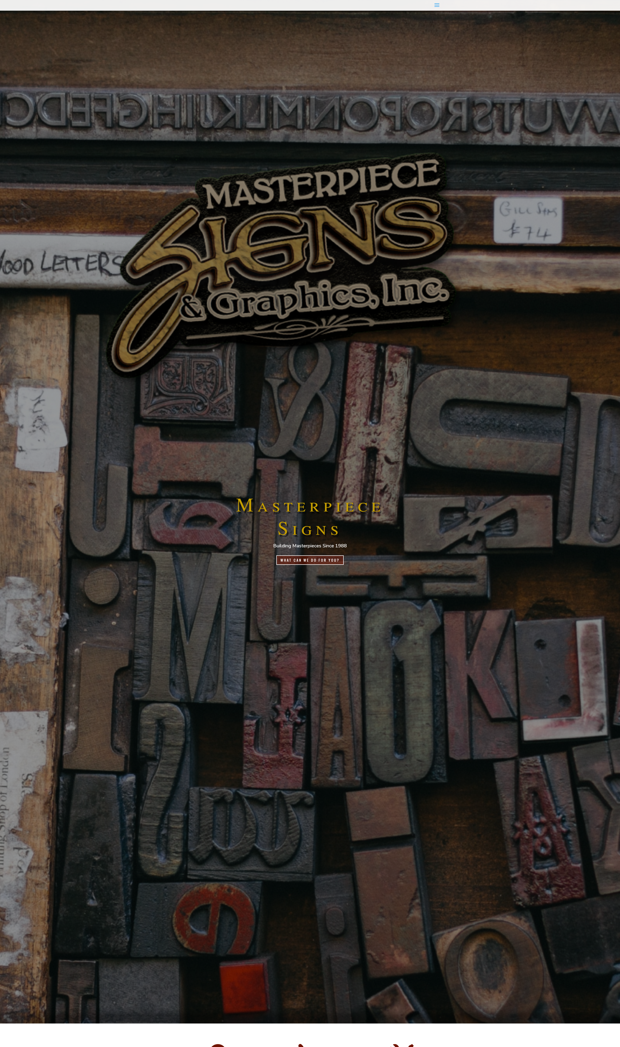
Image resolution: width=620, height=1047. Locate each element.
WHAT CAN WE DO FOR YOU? (310, 560)
